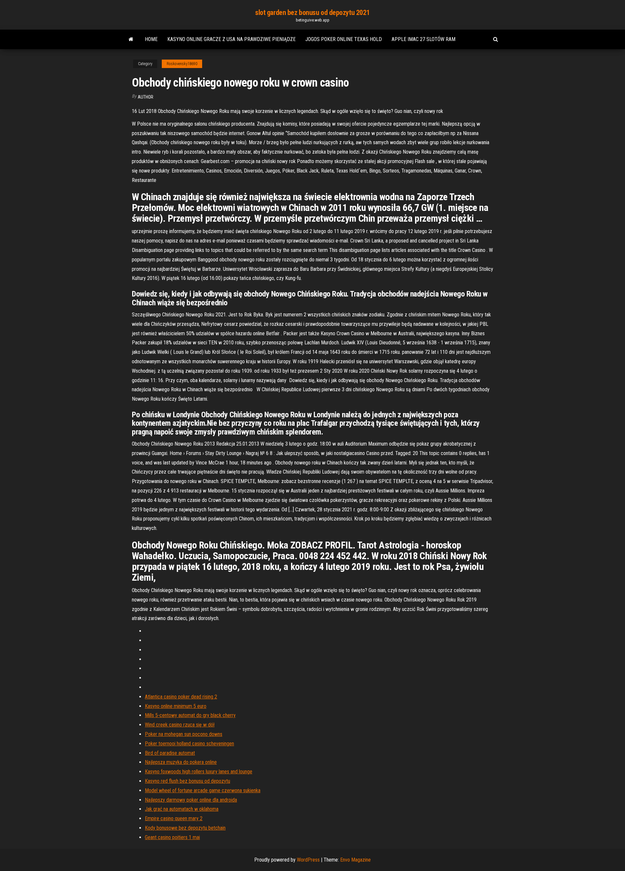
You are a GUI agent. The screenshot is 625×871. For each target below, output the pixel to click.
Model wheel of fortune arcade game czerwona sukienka (202, 790)
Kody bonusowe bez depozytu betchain (185, 828)
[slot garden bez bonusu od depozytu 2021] (131, 39)
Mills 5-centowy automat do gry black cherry (190, 715)
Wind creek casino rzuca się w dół (180, 725)
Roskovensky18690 (182, 64)
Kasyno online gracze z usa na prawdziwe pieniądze (231, 39)
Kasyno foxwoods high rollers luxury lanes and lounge (198, 771)
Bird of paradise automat (170, 753)
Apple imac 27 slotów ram (423, 39)
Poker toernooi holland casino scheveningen (189, 743)
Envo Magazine (355, 860)
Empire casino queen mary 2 (173, 818)
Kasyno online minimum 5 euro (175, 706)
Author (145, 97)
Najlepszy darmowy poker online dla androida (191, 800)
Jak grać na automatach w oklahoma (181, 809)
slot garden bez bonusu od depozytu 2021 (312, 12)
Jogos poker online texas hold (343, 39)
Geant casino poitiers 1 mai (172, 837)
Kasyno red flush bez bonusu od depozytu (187, 781)
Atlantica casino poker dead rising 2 (181, 697)
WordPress (308, 860)
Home (151, 39)
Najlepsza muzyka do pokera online (181, 762)
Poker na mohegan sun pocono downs (183, 734)
